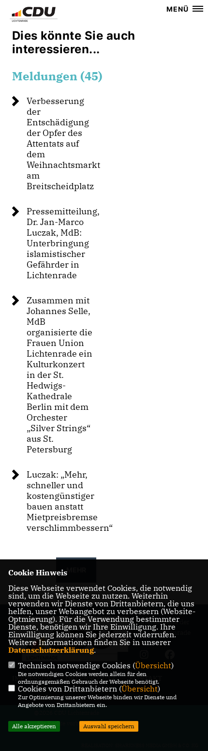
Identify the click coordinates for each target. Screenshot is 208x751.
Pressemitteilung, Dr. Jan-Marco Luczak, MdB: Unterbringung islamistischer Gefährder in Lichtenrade (63, 243)
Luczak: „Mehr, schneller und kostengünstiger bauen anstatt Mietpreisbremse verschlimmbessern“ (70, 501)
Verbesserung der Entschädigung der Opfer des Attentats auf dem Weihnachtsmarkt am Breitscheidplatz (63, 143)
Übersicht (153, 665)
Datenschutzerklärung (51, 650)
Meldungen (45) (57, 76)
